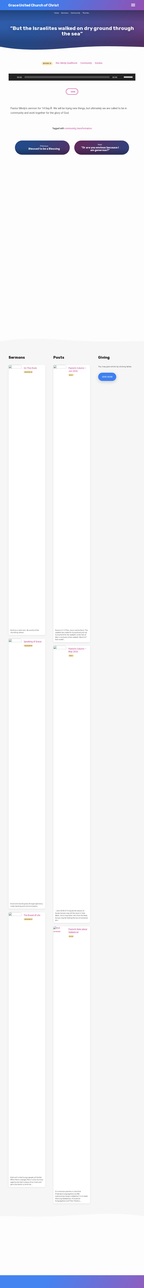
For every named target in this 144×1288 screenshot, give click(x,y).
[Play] (13, 77)
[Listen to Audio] (35, 372)
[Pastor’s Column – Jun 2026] (59, 496)
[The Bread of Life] (15, 1043)
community (70, 128)
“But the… (86, 13)
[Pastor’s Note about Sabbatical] (59, 1057)
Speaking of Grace (32, 641)
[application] (72, 77)
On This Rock (30, 368)
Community (75, 13)
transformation (84, 128)
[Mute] (121, 77)
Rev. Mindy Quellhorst (66, 63)
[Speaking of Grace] (15, 770)
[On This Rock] (15, 496)
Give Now (107, 376)
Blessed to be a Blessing (44, 148)
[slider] (129, 77)
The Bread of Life (32, 915)
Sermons (64, 13)
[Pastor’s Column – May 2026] (59, 777)
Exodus (98, 63)
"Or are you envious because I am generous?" (100, 149)
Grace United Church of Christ (33, 5)
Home (56, 13)
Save (73, 92)
